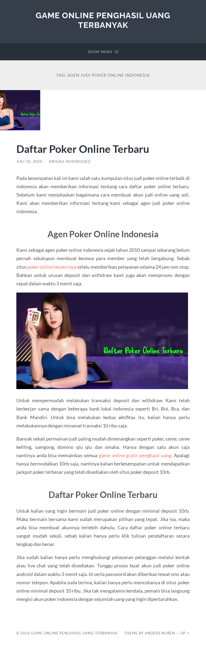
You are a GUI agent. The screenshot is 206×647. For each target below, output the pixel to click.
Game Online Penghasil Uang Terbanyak (103, 20)
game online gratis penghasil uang (135, 455)
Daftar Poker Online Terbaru (82, 148)
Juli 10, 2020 (29, 161)
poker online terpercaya (51, 267)
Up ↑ (185, 633)
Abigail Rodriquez (70, 161)
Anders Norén (160, 633)
